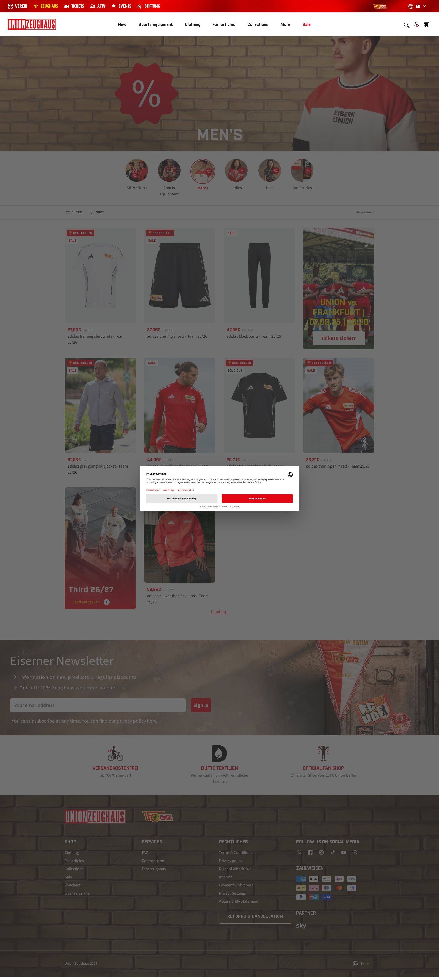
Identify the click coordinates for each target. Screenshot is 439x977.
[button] (156, 24)
